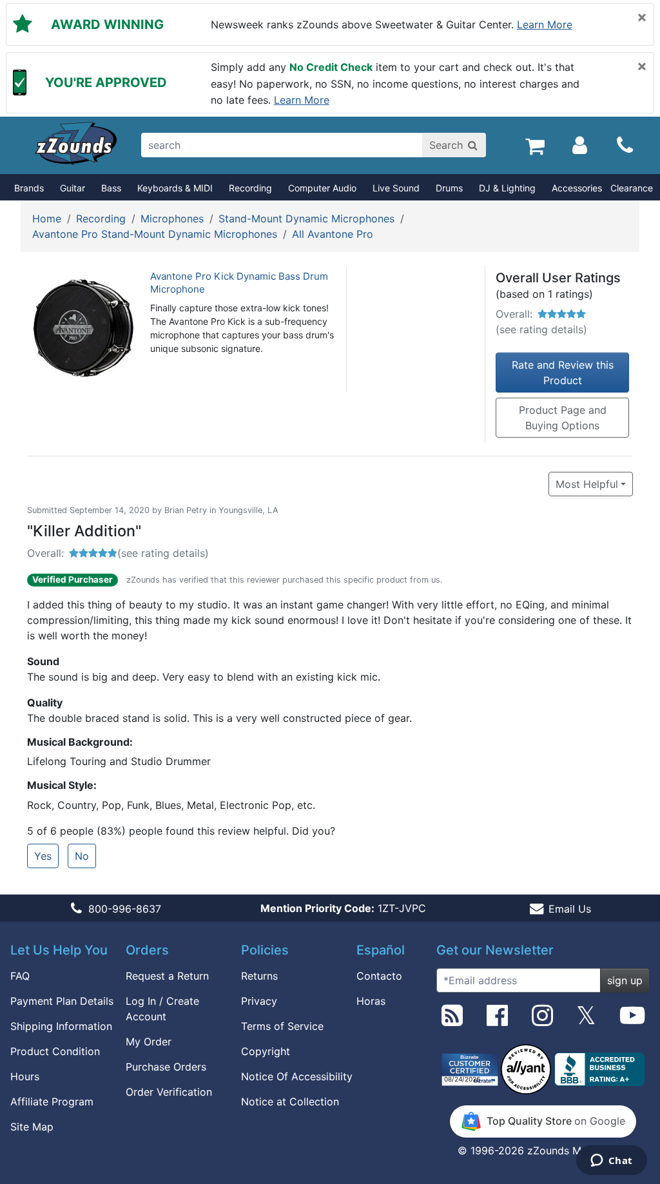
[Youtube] (632, 1020)
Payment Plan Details (61, 1001)
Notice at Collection (290, 1101)
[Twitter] (586, 1020)
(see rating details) (541, 329)
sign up (625, 980)
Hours (24, 1076)
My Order (148, 1041)
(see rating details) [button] (163, 553)
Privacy (259, 1001)
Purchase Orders (166, 1066)
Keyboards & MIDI (175, 187)
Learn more (544, 24)
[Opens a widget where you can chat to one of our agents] (611, 1161)
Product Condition (55, 1051)
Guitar (72, 187)
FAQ (20, 975)
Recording (250, 187)
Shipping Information (61, 1026)
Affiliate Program (51, 1101)
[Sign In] (580, 145)
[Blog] (452, 1020)
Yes (43, 855)
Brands (29, 187)
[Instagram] (542, 1020)
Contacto (379, 975)
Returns (259, 975)
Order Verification (169, 1091)
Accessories (577, 187)
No (82, 855)
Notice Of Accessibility (297, 1076)
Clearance (631, 187)
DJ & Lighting (507, 187)
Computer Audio (322, 187)
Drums (449, 187)
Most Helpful (587, 484)
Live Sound (396, 187)
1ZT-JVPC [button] (343, 908)
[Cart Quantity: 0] (534, 145)
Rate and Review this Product (563, 372)
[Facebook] (497, 1020)
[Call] (625, 146)
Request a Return (167, 975)
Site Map (31, 1126)
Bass (111, 187)
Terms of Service (282, 1026)
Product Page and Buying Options (563, 417)
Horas (370, 1001)
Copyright (265, 1051)
